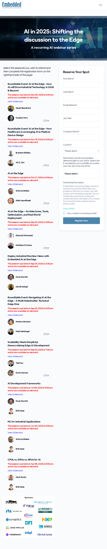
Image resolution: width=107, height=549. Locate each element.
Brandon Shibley (23, 152)
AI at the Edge (15, 173)
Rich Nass (20, 410)
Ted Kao (19, 363)
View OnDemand (15, 101)
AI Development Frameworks (24, 383)
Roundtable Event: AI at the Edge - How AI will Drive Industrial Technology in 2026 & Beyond (31, 87)
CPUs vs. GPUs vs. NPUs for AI (24, 459)
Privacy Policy (69, 208)
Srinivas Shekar (23, 190)
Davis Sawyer (22, 372)
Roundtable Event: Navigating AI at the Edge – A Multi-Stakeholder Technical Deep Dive (29, 301)
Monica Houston (23, 321)
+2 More (46, 120)
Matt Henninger (23, 331)
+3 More (46, 203)
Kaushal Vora (22, 118)
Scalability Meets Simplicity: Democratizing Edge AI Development (28, 344)
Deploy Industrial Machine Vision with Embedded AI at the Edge (28, 258)
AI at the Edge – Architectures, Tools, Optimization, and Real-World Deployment (28, 215)
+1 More (46, 165)
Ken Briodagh (22, 286)
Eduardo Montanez (24, 235)
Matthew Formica (24, 245)
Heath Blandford (23, 108)
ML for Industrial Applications (24, 421)
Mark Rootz (21, 477)
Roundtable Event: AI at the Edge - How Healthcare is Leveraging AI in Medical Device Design (30, 132)
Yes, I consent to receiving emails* (82, 213)
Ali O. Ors (20, 162)
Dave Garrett (22, 277)
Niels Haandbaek (23, 200)
